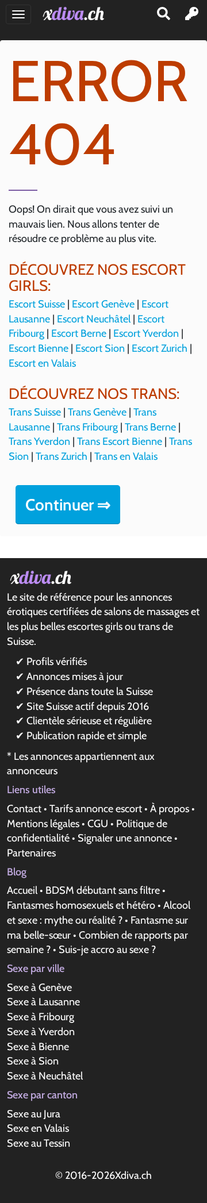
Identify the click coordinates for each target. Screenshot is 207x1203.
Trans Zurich (61, 456)
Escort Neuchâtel (94, 319)
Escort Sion (100, 348)
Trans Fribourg (87, 427)
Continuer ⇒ (67, 504)
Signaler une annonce (125, 838)
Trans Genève (97, 412)
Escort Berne (78, 333)
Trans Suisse (35, 412)
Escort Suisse (37, 304)
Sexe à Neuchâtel (45, 1076)
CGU (97, 823)
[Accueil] (76, 13)
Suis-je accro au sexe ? (107, 949)
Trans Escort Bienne (119, 441)
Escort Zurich (159, 348)
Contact (24, 808)
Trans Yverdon (39, 441)
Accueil (22, 890)
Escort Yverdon (146, 333)
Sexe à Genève (39, 987)
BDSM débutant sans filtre (102, 890)
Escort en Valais (42, 363)
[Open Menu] (18, 14)
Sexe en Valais (38, 1128)
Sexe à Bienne (38, 1046)
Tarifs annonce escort (95, 808)
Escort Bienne (38, 348)
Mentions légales (43, 823)
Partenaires (31, 853)
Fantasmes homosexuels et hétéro (81, 905)
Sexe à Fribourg (40, 1016)
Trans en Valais (126, 456)
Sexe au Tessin (38, 1143)
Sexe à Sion (33, 1061)
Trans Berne (150, 427)
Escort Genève (103, 304)
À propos (169, 808)
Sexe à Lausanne (43, 1002)
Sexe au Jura (33, 1114)
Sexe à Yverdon (41, 1031)
